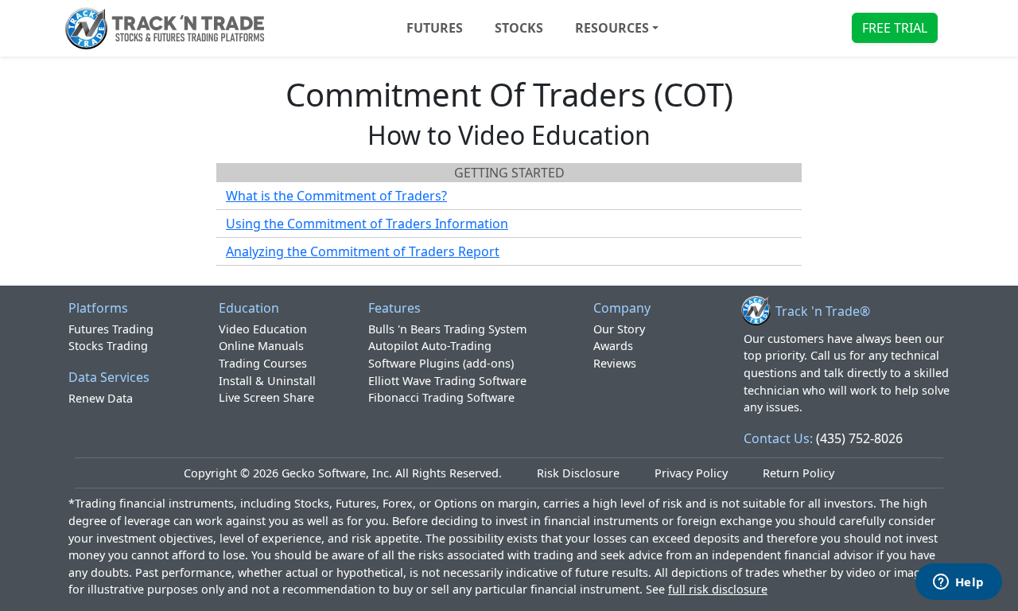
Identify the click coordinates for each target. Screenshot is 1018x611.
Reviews (614, 363)
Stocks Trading (108, 345)
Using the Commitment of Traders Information (367, 223)
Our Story (619, 329)
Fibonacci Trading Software (441, 397)
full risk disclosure (717, 589)
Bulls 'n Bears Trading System (447, 329)
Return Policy (798, 473)
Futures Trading (110, 329)
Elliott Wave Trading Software (447, 380)
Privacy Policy (691, 473)
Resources (612, 28)
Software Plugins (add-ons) (441, 363)
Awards (613, 345)
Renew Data (100, 398)
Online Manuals (261, 345)
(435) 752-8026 (859, 438)
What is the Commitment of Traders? (336, 195)
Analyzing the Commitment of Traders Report (362, 251)
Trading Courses (263, 363)
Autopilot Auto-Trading (430, 345)
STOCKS (519, 28)
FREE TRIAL (894, 28)
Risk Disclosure (578, 473)
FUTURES (434, 28)
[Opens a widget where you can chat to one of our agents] (958, 583)
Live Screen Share (266, 397)
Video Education (263, 329)
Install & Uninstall (267, 380)
